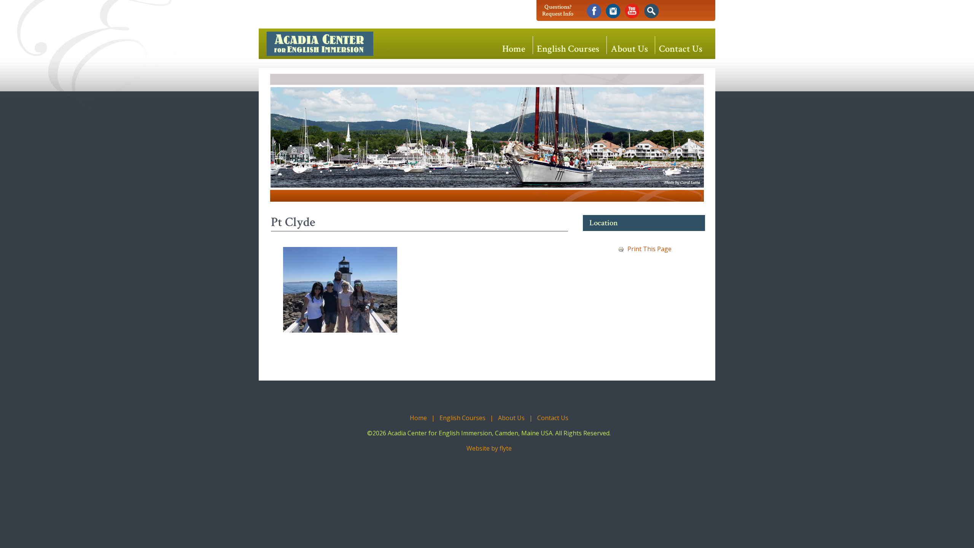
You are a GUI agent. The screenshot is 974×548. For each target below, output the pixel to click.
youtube (632, 11)
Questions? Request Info (557, 10)
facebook (594, 11)
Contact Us (680, 48)
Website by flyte (489, 448)
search (651, 11)
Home (513, 48)
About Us (629, 48)
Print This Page (649, 249)
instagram (613, 11)
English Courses (568, 48)
